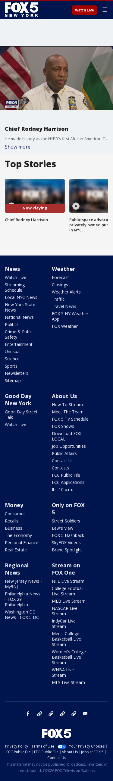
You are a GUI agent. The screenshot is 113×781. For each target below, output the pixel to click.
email (85, 714)
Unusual (12, 351)
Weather (63, 268)
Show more (17, 146)
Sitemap (13, 380)
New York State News (20, 307)
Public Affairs (64, 453)
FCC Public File (66, 475)
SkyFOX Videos (66, 542)
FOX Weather (65, 326)
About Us (64, 396)
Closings (60, 284)
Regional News (17, 569)
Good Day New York (18, 399)
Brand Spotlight (67, 550)
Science (12, 359)
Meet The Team (67, 412)
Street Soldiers (66, 521)
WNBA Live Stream (63, 672)
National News (19, 317)
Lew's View (62, 528)
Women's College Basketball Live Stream (69, 657)
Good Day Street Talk (21, 414)
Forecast (60, 277)
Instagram (39, 714)
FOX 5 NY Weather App (70, 316)
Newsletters (16, 373)
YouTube (62, 714)
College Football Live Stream (67, 591)
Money (14, 505)
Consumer (15, 513)
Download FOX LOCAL (66, 436)
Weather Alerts (66, 292)
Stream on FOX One (66, 569)
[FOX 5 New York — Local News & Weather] (22, 9)
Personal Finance (21, 542)
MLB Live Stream (69, 601)
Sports (11, 366)
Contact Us (63, 460)
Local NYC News (21, 297)
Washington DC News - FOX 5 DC (22, 614)
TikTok (51, 714)
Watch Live (84, 10)
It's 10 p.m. (62, 489)
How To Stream (67, 404)
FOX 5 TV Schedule (70, 419)
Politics (12, 324)
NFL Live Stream (68, 581)
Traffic (58, 299)
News (12, 268)
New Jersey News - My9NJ (23, 583)
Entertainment (19, 344)
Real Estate (16, 550)
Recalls (11, 521)
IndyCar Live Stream (64, 623)
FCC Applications (68, 482)
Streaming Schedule (15, 287)
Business (13, 528)
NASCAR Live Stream (64, 610)
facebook (28, 714)
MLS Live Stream (68, 682)
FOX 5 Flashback (68, 535)
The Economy (18, 535)
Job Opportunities (69, 446)
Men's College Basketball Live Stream (66, 639)
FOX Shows (63, 426)
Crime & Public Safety (19, 334)
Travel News (64, 306)
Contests (60, 468)
